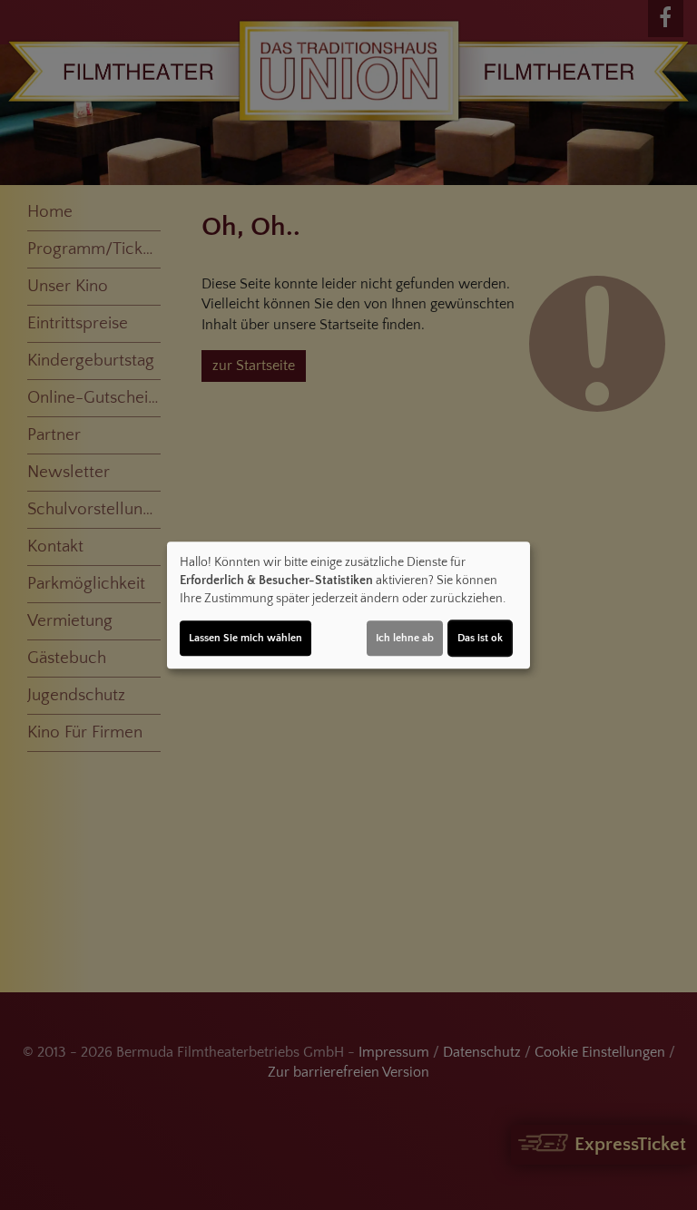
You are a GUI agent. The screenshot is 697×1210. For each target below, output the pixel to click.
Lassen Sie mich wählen (245, 638)
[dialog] (348, 605)
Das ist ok (480, 638)
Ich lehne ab (405, 638)
